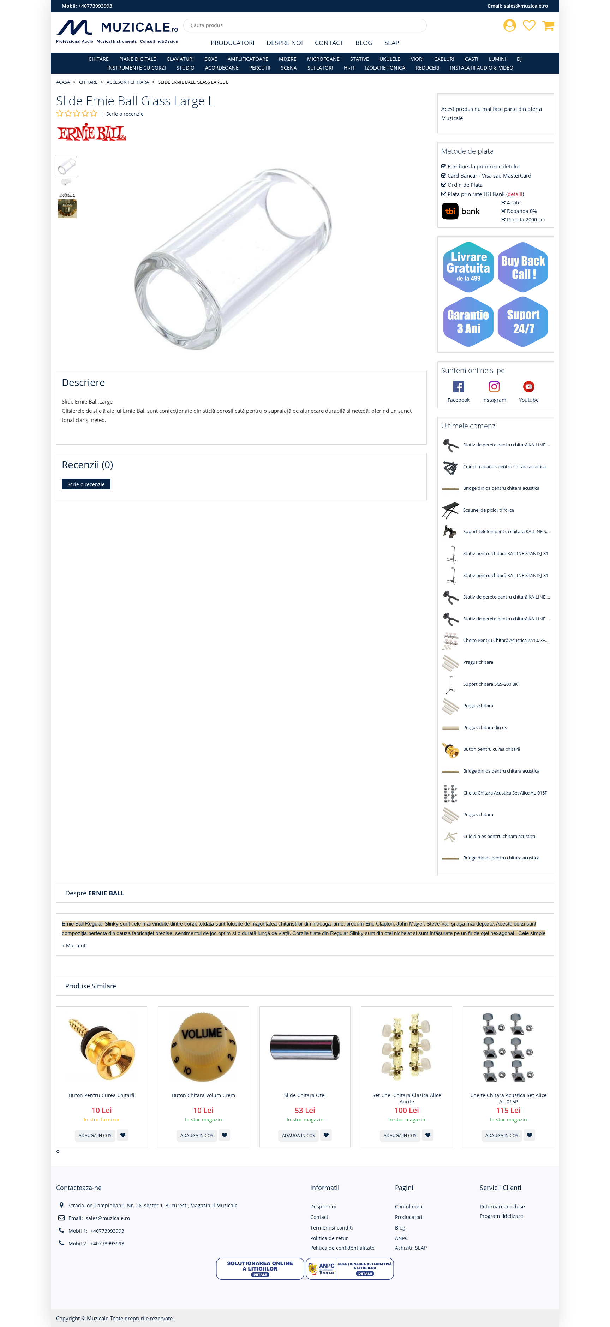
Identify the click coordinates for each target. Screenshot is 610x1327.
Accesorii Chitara (128, 82)
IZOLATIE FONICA (385, 67)
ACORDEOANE (222, 67)
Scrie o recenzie (125, 114)
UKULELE (389, 58)
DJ (519, 58)
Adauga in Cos (95, 1135)
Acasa (63, 82)
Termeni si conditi (331, 1227)
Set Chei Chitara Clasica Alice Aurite (406, 1098)
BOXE (210, 58)
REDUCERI (427, 67)
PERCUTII (259, 67)
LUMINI (497, 58)
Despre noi (323, 1206)
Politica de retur (329, 1238)
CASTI (471, 58)
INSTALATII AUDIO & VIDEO (481, 67)
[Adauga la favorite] (122, 1135)
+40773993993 (95, 5)
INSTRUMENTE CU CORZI (136, 67)
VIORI (417, 58)
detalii (515, 193)
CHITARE (99, 58)
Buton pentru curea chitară (101, 1095)
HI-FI (349, 67)
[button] (74, 945)
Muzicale (97, 1318)
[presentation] (57, 1151)
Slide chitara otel (305, 1095)
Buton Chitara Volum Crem (203, 1095)
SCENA (289, 67)
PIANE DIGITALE (137, 58)
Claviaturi (180, 58)
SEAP (391, 42)
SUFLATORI (320, 67)
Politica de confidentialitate (342, 1247)
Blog (363, 42)
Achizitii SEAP (411, 1247)
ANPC (401, 1238)
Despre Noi (285, 42)
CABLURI (444, 58)
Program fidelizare (501, 1216)
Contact (329, 42)
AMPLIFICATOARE (248, 58)
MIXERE (288, 58)
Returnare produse (502, 1206)
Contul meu (409, 1206)
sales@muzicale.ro (526, 5)
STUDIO (186, 67)
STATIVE (359, 58)
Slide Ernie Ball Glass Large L (193, 82)
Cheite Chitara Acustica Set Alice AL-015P (508, 1098)
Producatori (233, 42)
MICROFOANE (323, 58)
